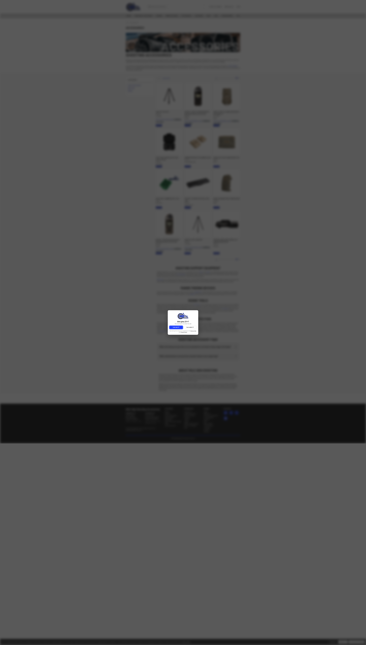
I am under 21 (190, 327)
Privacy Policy (184, 332)
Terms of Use (193, 331)
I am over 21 (176, 327)
